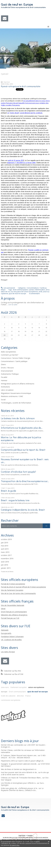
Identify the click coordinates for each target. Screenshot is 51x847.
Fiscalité (4, 377)
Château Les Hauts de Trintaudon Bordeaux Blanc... (21, 777)
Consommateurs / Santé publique (14, 361)
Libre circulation (7, 390)
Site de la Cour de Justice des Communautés (18, 593)
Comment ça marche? (9, 355)
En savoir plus (14, 845)
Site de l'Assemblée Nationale (12, 605)
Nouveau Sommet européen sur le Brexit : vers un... (25, 461)
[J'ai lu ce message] (49, 841)
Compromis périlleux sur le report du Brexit (23, 449)
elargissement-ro (29, 769)
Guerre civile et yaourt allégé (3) (30, 761)
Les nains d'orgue (8, 651)
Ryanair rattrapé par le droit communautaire (20, 86)
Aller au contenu (7, 2)
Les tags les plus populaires (41, 837)
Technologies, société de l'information (16, 403)
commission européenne (10, 700)
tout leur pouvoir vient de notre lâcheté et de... (19, 772)
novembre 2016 (7, 558)
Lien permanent (9, 288)
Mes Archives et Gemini (10, 769)
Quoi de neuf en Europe (17, 4)
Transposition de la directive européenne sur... (25, 481)
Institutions (5, 386)
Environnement (7, 371)
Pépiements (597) (8, 761)
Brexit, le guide (8, 490)
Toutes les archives (7, 571)
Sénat (3, 608)
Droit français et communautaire (14, 611)
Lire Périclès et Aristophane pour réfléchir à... (18, 783)
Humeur (4, 380)
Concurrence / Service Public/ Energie (15, 358)
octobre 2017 (6, 555)
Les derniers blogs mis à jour (10, 837)
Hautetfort (29, 835)
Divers (3, 364)
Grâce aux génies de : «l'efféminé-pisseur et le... (19, 788)
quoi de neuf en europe (17, 293)
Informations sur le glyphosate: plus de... (21, 427)
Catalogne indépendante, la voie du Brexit (23, 509)
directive (20, 696)
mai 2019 (4, 546)
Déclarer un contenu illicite (9, 839)
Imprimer (6, 82)
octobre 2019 (6, 539)
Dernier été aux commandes (12, 745)
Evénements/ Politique (10, 374)
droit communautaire (20, 290)
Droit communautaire (17, 691)
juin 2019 (4, 543)
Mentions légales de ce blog (23, 839)
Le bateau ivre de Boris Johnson (18, 418)
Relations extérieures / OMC (12, 396)
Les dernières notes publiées (26, 837)
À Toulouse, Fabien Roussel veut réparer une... (19, 755)
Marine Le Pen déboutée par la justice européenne (21, 439)
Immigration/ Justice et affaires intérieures (17, 383)
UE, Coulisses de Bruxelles (11, 639)
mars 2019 (5, 552)
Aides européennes (8, 351)
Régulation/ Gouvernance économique (16, 393)
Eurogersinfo (6, 633)
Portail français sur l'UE (10, 618)
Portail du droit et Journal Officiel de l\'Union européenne (23, 587)
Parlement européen (18, 687)
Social (3, 399)
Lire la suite (12, 304)
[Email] (4, 18)
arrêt (40, 291)
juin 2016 (4, 565)
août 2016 (5, 562)
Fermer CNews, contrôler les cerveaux (16, 750)
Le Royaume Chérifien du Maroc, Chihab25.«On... (22, 789)
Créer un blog (22, 835)
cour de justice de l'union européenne (24, 291)
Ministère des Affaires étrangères (14, 615)
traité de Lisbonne (8, 696)
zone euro (5, 687)
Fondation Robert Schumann (12, 636)
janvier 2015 (5, 568)
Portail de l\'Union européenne (13, 584)
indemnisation (40, 290)
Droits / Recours (7, 367)
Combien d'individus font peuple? (18, 471)
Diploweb (4, 630)
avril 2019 (4, 549)
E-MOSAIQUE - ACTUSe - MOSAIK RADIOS (23, 756)
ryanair (31, 290)
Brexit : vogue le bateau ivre (15, 500)
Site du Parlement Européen (12, 590)
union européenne (36, 687)
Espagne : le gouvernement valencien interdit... (19, 764)
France (28, 696)
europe (4, 691)
